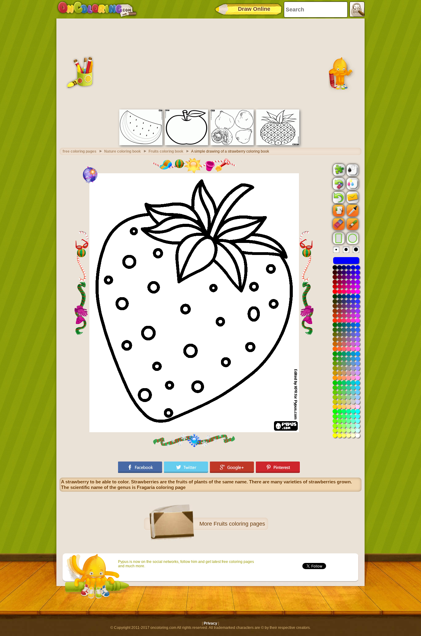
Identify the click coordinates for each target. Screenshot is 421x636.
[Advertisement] (210, 63)
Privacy (210, 623)
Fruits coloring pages (239, 524)
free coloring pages (79, 151)
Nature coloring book (122, 151)
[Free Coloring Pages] (97, 9)
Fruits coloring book (166, 151)
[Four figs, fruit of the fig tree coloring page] (232, 144)
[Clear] (338, 183)
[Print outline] (352, 169)
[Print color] (352, 183)
